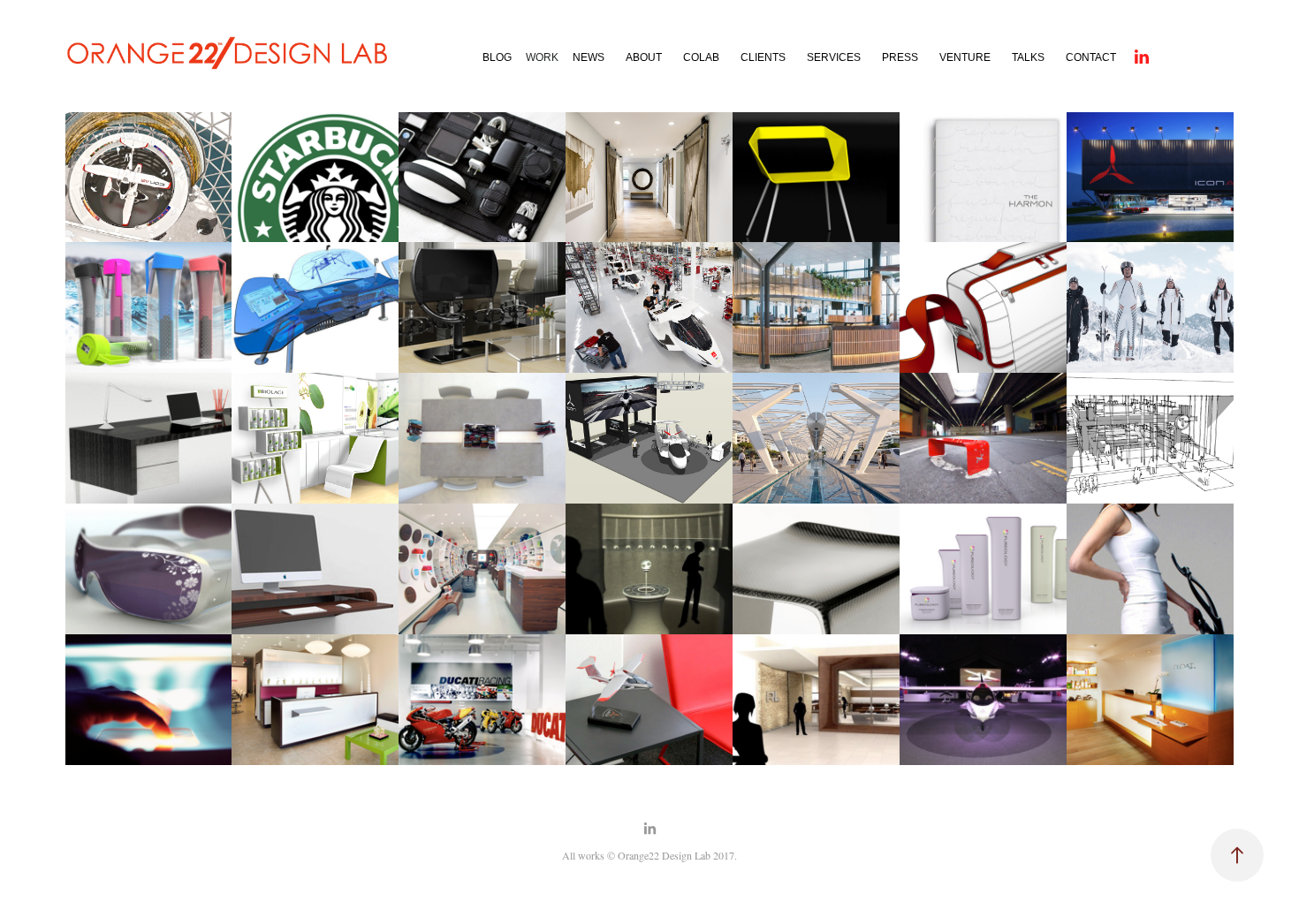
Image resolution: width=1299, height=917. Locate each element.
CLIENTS (763, 57)
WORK (542, 57)
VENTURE (965, 57)
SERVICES (834, 57)
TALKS (1028, 57)
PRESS (900, 57)
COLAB (701, 57)
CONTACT (1091, 57)
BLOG (497, 57)
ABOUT (644, 57)
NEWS (588, 57)
